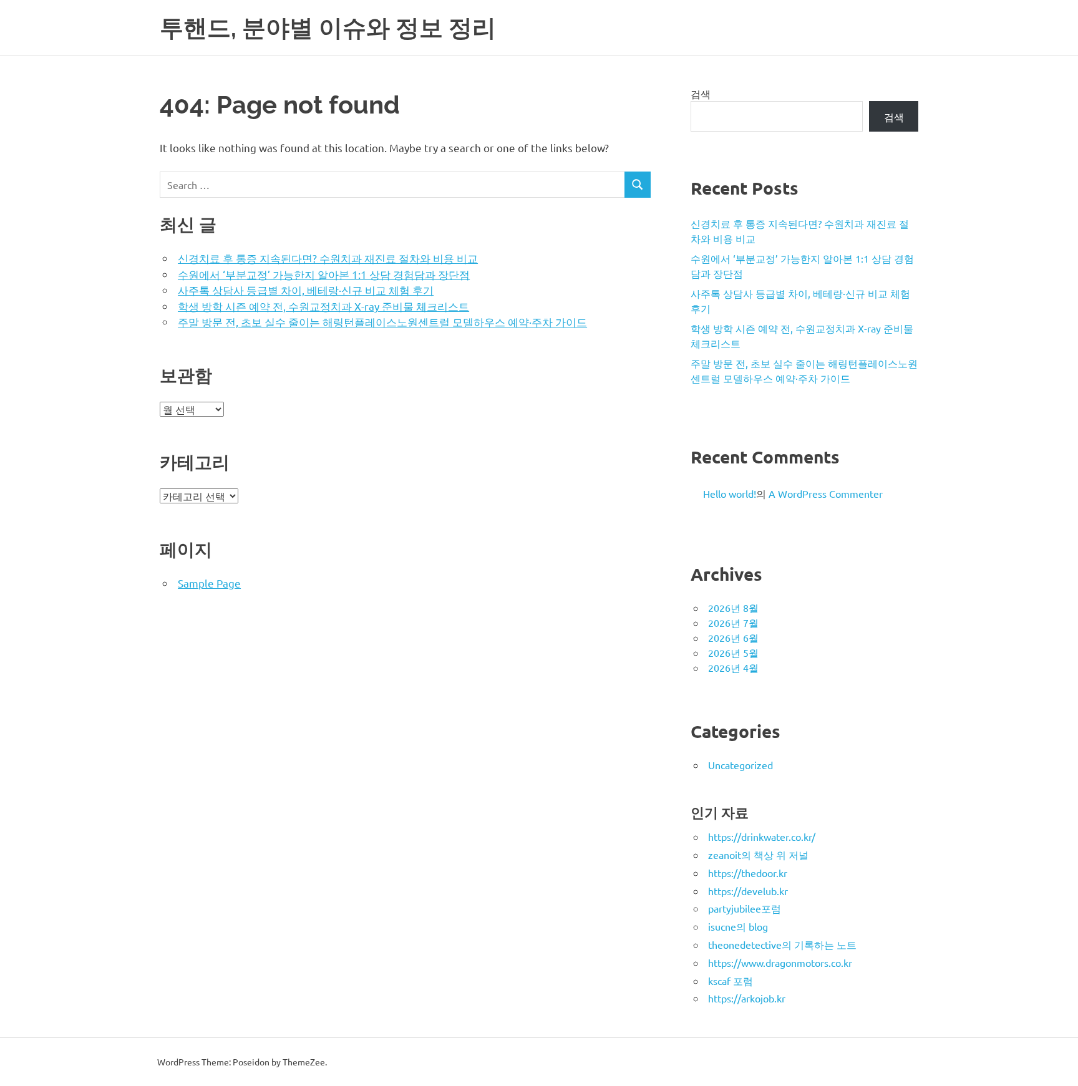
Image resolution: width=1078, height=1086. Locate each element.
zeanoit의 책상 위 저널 (758, 854)
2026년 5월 (733, 652)
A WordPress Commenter (826, 493)
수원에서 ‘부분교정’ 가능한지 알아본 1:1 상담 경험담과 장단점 (324, 274)
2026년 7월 (733, 622)
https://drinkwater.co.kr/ (761, 836)
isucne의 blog (738, 926)
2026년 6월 (733, 637)
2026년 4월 (733, 667)
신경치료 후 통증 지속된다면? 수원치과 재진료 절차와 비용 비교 (328, 257)
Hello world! (729, 493)
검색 (701, 93)
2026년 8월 (733, 607)
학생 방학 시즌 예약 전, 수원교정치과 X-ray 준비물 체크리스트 (323, 306)
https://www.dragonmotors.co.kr (780, 962)
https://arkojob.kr (746, 998)
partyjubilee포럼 (744, 908)
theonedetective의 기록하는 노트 (782, 944)
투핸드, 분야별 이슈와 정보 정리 (328, 28)
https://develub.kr (748, 891)
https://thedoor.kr (747, 872)
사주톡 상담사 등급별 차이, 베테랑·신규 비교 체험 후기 (306, 289)
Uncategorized (740, 765)
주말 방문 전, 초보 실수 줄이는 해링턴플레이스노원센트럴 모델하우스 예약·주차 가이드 (382, 321)
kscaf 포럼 (730, 980)
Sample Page (209, 582)
